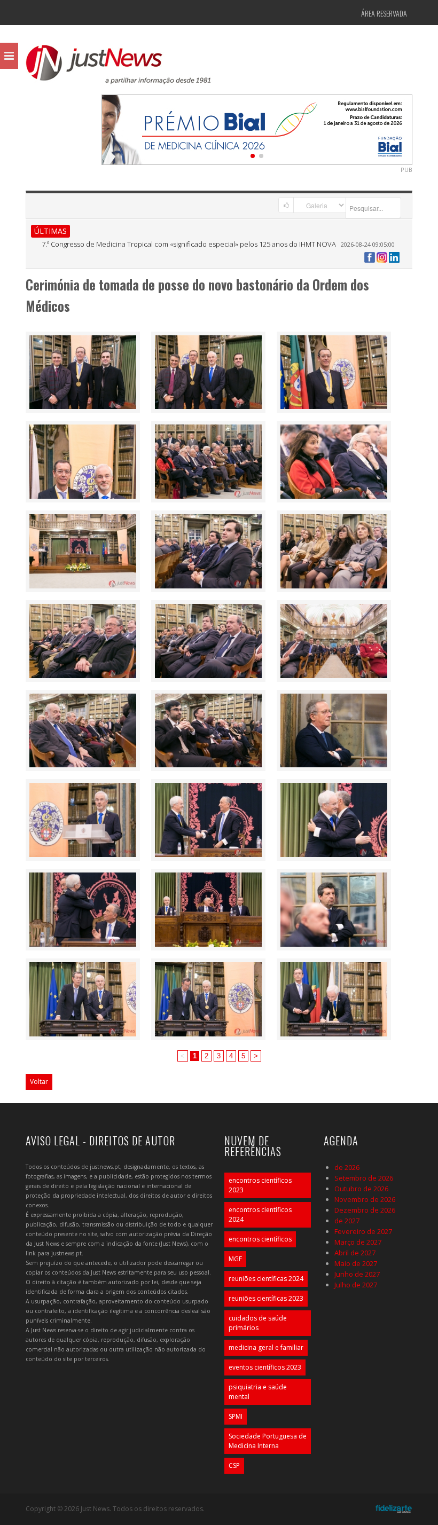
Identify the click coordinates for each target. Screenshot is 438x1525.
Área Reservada (384, 13)
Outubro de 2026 (361, 1188)
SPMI (236, 1416)
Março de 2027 (357, 1242)
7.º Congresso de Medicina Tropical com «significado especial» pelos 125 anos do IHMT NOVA (189, 244)
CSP (234, 1465)
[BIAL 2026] (257, 128)
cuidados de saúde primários (258, 1323)
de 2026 (346, 1167)
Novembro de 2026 (364, 1199)
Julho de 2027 (355, 1285)
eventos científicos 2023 (265, 1367)
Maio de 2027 (355, 1263)
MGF (235, 1258)
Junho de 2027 (357, 1274)
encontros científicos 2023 (260, 1185)
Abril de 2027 (355, 1252)
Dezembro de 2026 (364, 1210)
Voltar (39, 1081)
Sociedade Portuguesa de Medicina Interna (268, 1441)
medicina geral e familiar (266, 1347)
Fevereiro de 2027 (363, 1231)
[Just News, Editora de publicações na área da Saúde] (119, 68)
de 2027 (346, 1220)
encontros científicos (260, 1239)
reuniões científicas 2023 (266, 1298)
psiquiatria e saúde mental (258, 1391)
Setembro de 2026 (363, 1178)
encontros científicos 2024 (260, 1214)
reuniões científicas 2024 (266, 1278)
